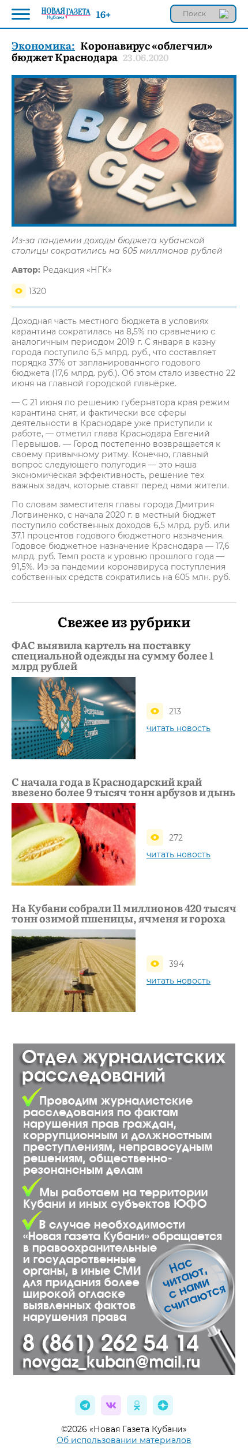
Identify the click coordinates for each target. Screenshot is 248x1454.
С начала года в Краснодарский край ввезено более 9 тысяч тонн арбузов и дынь (123, 787)
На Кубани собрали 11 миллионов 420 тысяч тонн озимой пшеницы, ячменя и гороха (124, 913)
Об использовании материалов (124, 1440)
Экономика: (43, 45)
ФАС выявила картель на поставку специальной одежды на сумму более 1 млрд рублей (112, 655)
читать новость (178, 728)
